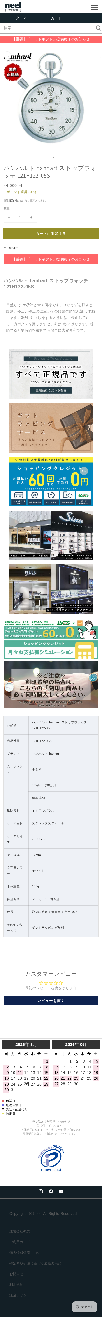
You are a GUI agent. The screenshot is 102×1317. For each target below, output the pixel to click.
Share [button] (14, 248)
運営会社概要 (19, 1231)
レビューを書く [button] (51, 1001)
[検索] (97, 28)
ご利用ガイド (19, 1242)
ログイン (19, 18)
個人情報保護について (26, 1253)
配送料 (13, 200)
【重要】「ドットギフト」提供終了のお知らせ (51, 39)
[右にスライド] (62, 158)
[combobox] (51, 28)
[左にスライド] (40, 158)
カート (56, 18)
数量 (7, 208)
